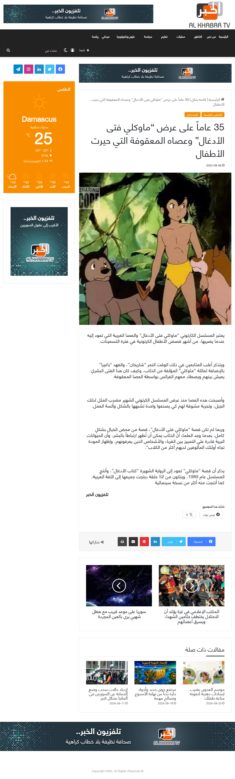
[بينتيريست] (144, 541)
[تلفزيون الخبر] (209, 14)
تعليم (164, 36)
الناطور (198, 36)
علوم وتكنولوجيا (126, 36)
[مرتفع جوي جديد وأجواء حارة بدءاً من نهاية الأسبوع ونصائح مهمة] (155, 672)
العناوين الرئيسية (213, 114)
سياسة (148, 36)
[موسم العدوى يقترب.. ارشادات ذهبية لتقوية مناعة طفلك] (203, 672)
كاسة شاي (198, 99)
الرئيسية (224, 36)
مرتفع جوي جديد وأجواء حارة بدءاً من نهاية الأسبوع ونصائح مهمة (155, 693)
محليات (181, 36)
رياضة (95, 36)
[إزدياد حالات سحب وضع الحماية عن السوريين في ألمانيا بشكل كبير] (107, 672)
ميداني (105, 36)
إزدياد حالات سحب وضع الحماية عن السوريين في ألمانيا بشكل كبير (108, 693)
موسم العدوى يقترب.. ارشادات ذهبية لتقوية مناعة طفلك (206, 693)
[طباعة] (122, 541)
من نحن (211, 36)
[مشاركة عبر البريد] (133, 541)
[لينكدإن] (155, 541)
